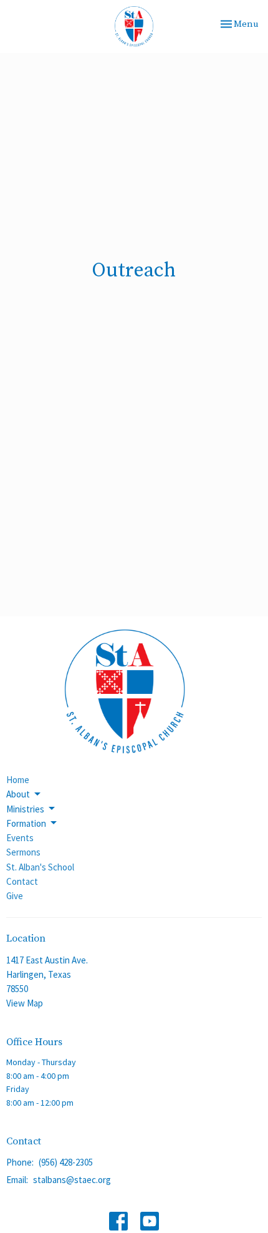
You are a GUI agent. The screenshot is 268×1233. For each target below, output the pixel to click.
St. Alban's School (40, 867)
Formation (26, 823)
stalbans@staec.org (72, 1180)
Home (17, 780)
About (18, 794)
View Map (24, 1003)
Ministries (25, 809)
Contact (22, 881)
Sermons (23, 852)
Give (14, 896)
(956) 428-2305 (66, 1162)
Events (20, 838)
